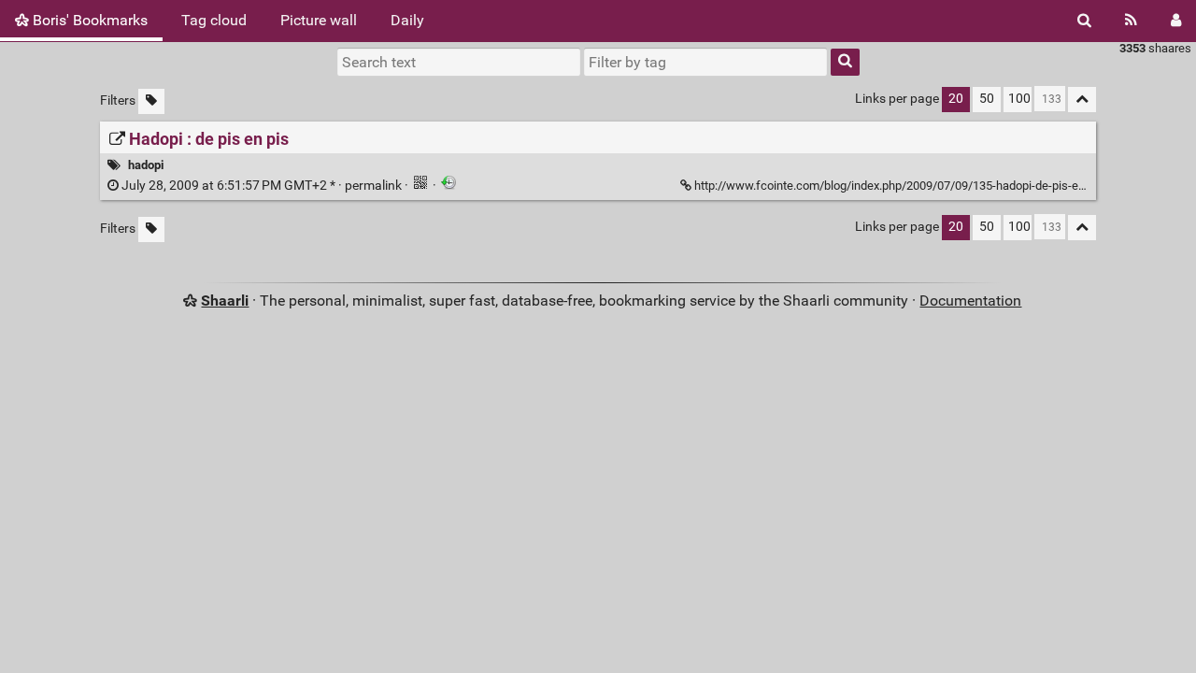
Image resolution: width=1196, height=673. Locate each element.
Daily (407, 20)
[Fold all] (1082, 99)
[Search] (1084, 20)
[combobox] (705, 62)
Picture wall (318, 20)
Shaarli (225, 300)
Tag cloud (214, 20)
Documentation (970, 300)
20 (955, 99)
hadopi (146, 165)
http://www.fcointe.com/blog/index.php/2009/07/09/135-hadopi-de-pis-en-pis (899, 186)
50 (986, 99)
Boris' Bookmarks (88, 20)
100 (1019, 99)
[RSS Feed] (1131, 20)
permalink (262, 185)
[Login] (1176, 20)
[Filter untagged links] (151, 101)
